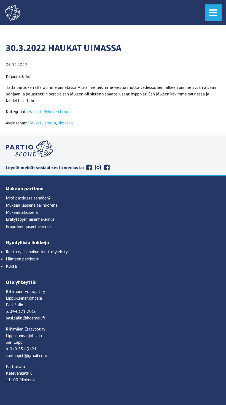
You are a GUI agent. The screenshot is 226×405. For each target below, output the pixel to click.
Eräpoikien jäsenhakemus (29, 226)
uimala (50, 123)
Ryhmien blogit (57, 111)
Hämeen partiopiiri (22, 259)
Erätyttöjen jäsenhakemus (30, 219)
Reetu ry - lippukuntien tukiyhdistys (37, 251)
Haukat (35, 111)
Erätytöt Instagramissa (98, 167)
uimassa (65, 123)
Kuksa (11, 266)
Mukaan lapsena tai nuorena (32, 205)
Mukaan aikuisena (22, 212)
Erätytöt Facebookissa (89, 167)
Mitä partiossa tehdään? (28, 198)
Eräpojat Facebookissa (107, 167)
